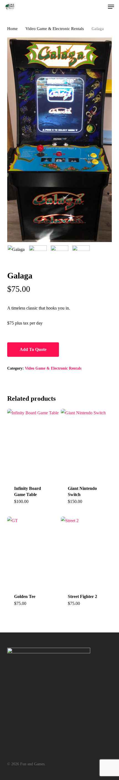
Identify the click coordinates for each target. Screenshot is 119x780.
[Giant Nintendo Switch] (87, 444)
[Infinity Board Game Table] (33, 444)
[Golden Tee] (33, 552)
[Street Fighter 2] (87, 552)
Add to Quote (33, 349)
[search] (89, 6)
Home (12, 28)
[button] (111, 6)
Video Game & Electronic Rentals (54, 28)
